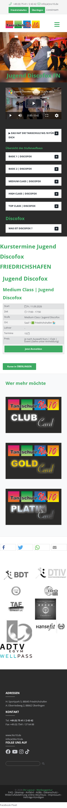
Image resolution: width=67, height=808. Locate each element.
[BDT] (16, 574)
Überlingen (37, 10)
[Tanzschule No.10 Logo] (23, 24)
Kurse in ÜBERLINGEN (19, 366)
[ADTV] (16, 634)
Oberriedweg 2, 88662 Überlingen (26, 705)
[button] (8, 547)
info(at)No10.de (14, 739)
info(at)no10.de (49, 4)
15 (26, 333)
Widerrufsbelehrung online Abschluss (25, 794)
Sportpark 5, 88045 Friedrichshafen (28, 701)
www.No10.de (13, 735)
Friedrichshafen (19, 10)
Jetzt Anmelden (33, 348)
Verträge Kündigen (33, 797)
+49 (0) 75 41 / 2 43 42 (24, 4)
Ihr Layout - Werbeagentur (37, 790)
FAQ (10, 792)
